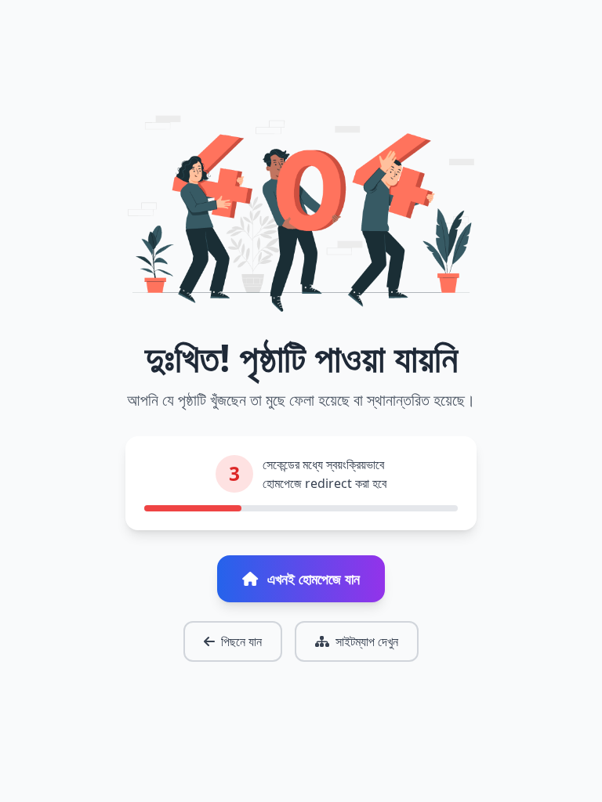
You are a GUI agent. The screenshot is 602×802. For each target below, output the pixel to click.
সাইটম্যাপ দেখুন (366, 641)
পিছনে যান (241, 641)
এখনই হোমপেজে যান (313, 578)
